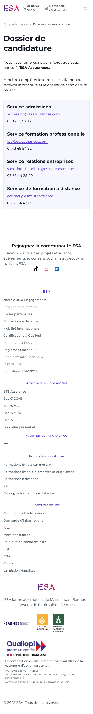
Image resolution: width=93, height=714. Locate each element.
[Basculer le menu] (85, 8)
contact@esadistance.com (30, 196)
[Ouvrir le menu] (6, 444)
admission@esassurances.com (33, 114)
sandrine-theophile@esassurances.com (41, 169)
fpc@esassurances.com (27, 141)
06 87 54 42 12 (19, 203)
